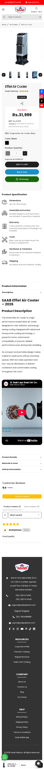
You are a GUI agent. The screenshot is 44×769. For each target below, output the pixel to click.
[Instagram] (41, 96)
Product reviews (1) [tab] (12, 506)
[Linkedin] (34, 629)
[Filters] (5, 515)
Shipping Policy (22, 722)
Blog (22, 692)
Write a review (22, 496)
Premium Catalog (22, 652)
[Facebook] (41, 91)
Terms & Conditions (22, 732)
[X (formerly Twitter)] (13, 629)
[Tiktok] (30, 629)
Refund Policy (22, 717)
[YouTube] (41, 105)
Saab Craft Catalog (22, 662)
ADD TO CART (22, 164)
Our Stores (22, 697)
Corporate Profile (22, 646)
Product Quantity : (14, 148)
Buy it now (22, 172)
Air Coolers (14, 25)
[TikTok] (41, 100)
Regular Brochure (22, 657)
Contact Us (22, 687)
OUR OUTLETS (33, 2)
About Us (22, 682)
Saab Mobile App (22, 737)
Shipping (12, 124)
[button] (10, 74)
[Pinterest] (26, 629)
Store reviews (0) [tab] (31, 506)
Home (4, 25)
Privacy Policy (22, 727)
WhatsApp (24, 179)
